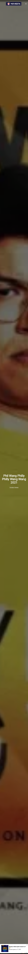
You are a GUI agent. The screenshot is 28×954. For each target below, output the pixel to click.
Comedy (12, 487)
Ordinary (16, 487)
